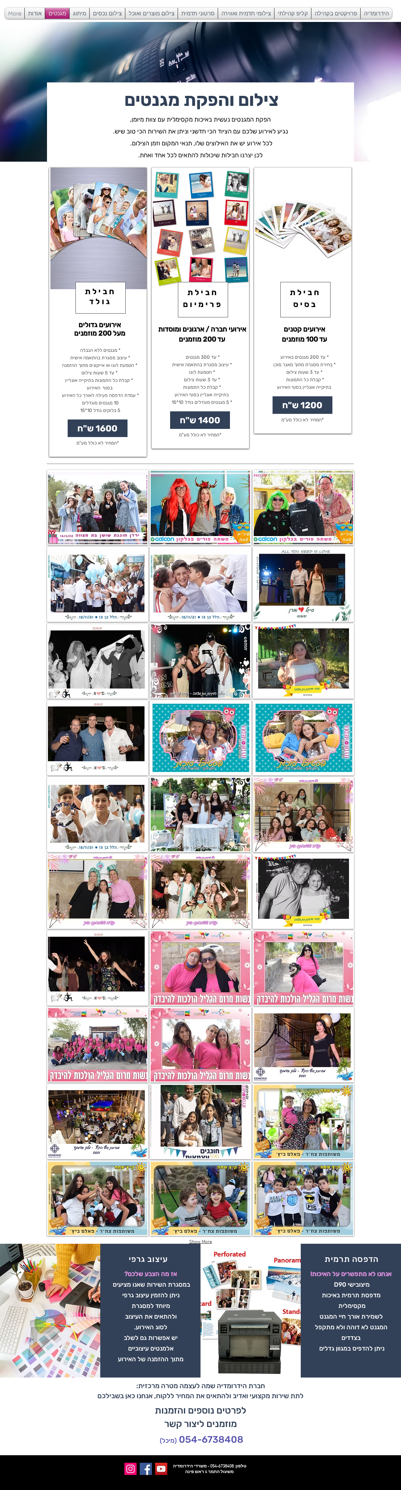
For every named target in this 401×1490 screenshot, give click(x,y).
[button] (97, 507)
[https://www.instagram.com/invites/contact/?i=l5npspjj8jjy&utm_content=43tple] (130, 1469)
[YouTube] (161, 1469)
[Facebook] (146, 1469)
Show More (200, 1242)
